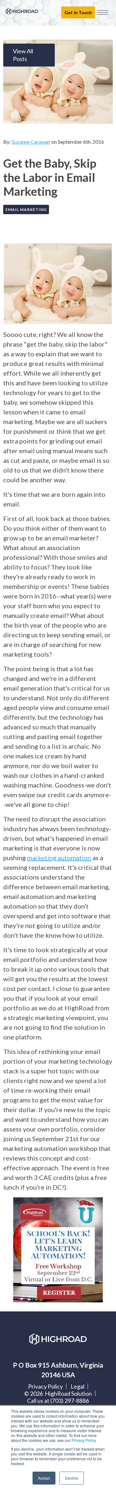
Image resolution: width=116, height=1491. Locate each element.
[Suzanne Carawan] (16, 123)
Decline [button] (71, 1478)
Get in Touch (78, 12)
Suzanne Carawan (31, 142)
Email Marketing (26, 209)
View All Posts (23, 54)
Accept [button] (44, 1478)
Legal (77, 1386)
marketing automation (59, 857)
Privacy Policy (84, 1440)
